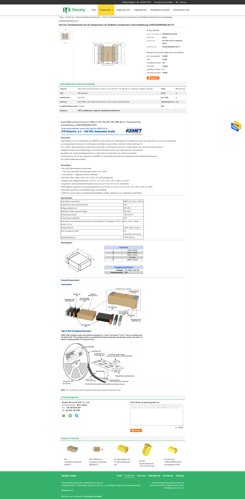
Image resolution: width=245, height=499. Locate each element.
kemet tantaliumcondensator (88, 17)
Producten (105, 10)
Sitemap (180, 475)
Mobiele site (68, 490)
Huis (93, 10)
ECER (138, 485)
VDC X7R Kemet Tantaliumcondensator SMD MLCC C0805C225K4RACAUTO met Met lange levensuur (97, 466)
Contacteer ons (181, 10)
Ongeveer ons (123, 10)
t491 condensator (72, 390)
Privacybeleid (66, 483)
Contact (154, 78)
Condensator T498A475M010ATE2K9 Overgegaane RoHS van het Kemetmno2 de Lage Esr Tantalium (172, 466)
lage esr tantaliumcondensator (89, 390)
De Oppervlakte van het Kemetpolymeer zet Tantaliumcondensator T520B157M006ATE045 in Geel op (122, 466)
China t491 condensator (83, 483)
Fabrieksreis (140, 10)
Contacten (168, 475)
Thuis (61, 17)
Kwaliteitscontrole (160, 10)
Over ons (141, 475)
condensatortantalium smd (110, 390)
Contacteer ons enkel (92, 496)
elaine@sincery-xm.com (174, 488)
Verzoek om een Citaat (163, 2)
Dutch (182, 2)
